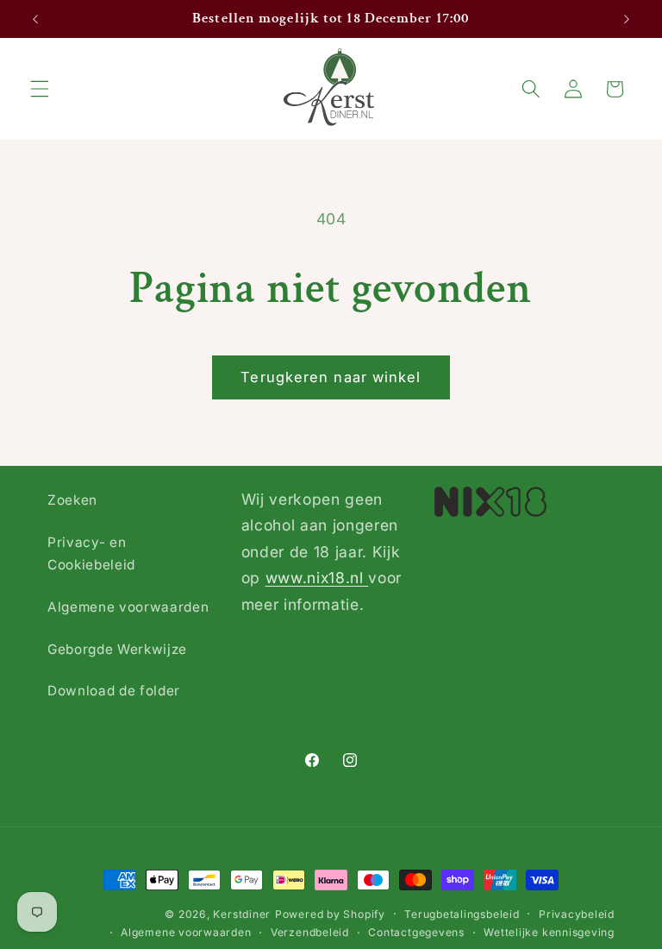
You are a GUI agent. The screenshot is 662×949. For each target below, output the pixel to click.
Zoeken (72, 500)
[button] (39, 89)
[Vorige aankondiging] (35, 19)
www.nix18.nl (317, 578)
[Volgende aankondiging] (627, 19)
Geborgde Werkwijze (117, 649)
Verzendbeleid (310, 932)
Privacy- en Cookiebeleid (91, 554)
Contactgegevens (416, 932)
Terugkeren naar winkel (330, 377)
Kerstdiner (242, 914)
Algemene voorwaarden (128, 607)
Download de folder (113, 690)
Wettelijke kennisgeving (549, 932)
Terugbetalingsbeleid (461, 914)
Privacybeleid (577, 914)
